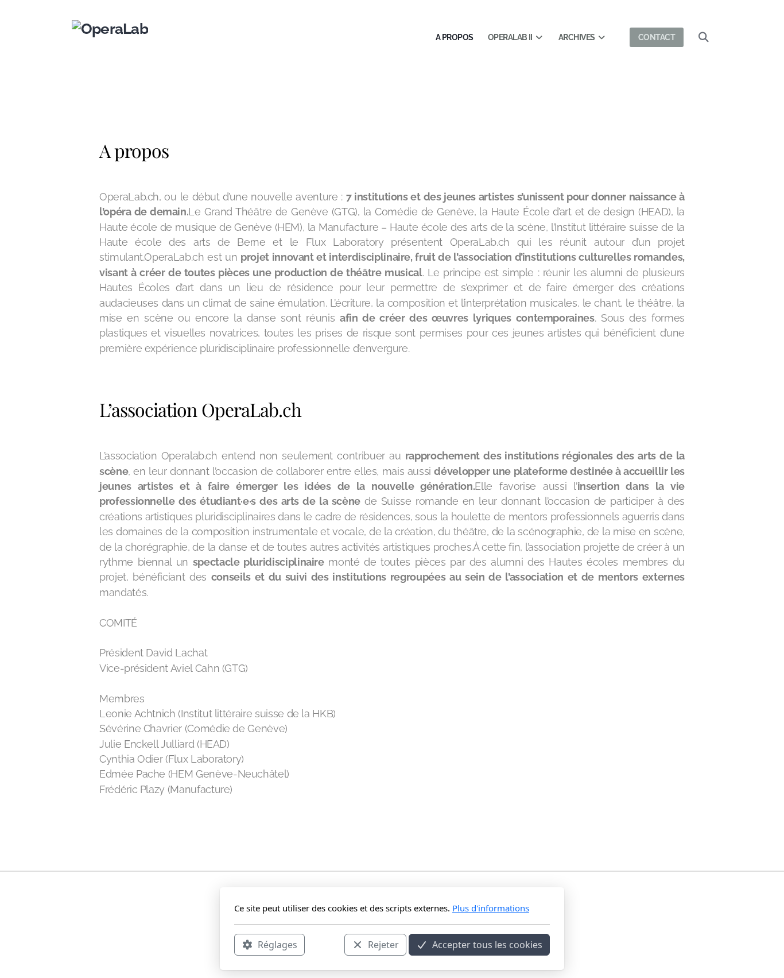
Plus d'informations (490, 908)
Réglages (277, 944)
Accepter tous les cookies (487, 944)
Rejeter (383, 944)
